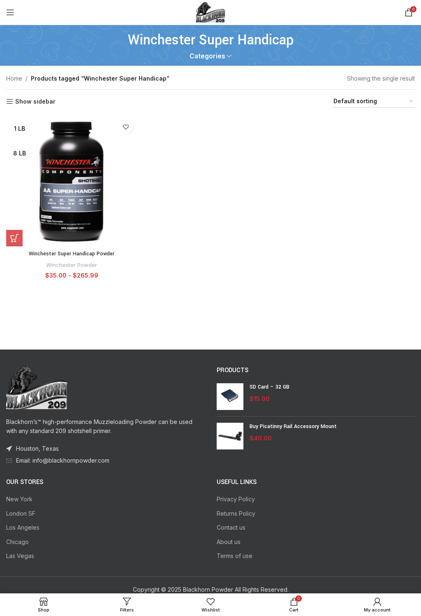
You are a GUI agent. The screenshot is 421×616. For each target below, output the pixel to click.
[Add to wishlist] (125, 127)
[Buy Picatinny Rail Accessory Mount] (230, 436)
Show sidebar (35, 101)
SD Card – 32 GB (269, 387)
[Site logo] (210, 11)
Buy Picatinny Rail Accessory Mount (293, 426)
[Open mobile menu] (10, 12)
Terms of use (234, 555)
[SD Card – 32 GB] (230, 396)
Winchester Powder (71, 265)
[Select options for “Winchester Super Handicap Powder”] (14, 238)
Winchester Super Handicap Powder (71, 253)
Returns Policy (236, 513)
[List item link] (105, 460)
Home (14, 78)
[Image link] (37, 386)
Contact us (231, 527)
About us (229, 541)
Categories (207, 56)
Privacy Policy (236, 499)
